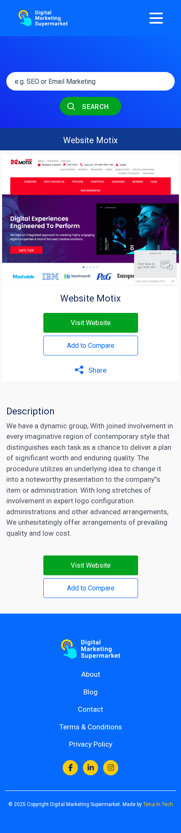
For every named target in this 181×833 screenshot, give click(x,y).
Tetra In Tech (158, 804)
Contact (90, 709)
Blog (90, 692)
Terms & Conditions (90, 727)
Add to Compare (90, 346)
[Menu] (156, 18)
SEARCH (94, 107)
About (90, 674)
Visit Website (91, 323)
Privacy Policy (90, 744)
